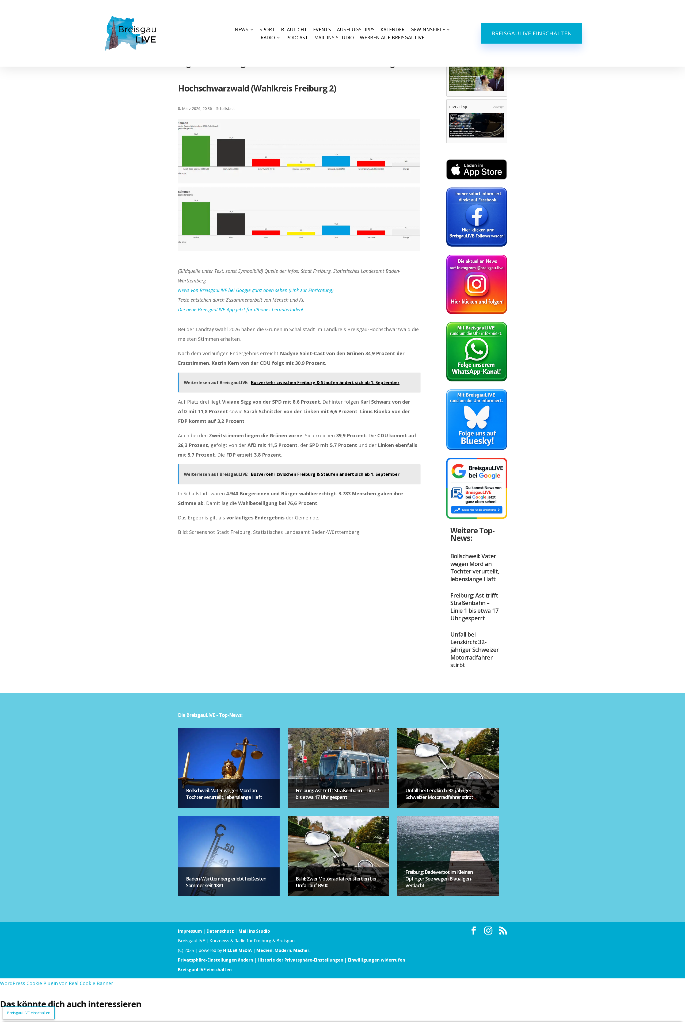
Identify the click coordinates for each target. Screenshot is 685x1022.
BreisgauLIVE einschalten (532, 33)
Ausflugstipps (356, 30)
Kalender (392, 30)
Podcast (297, 38)
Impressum (190, 931)
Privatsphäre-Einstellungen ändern (215, 960)
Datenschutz (220, 931)
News (241, 30)
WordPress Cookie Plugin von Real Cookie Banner (56, 983)
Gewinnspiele (427, 30)
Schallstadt (225, 108)
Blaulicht (294, 30)
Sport (267, 30)
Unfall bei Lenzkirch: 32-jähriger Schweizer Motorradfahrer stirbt (474, 649)
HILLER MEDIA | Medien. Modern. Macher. (266, 950)
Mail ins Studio (334, 38)
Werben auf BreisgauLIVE (392, 38)
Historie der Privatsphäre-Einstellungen (300, 960)
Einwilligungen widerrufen (376, 960)
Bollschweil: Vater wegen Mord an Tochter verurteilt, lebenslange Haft (474, 567)
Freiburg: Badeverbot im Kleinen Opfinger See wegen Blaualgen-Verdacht (439, 879)
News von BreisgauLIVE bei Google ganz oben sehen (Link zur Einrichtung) (255, 290)
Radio (268, 38)
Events (322, 30)
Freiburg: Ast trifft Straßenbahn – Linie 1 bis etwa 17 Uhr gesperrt (474, 606)
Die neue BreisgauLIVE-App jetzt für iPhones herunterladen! (240, 309)
